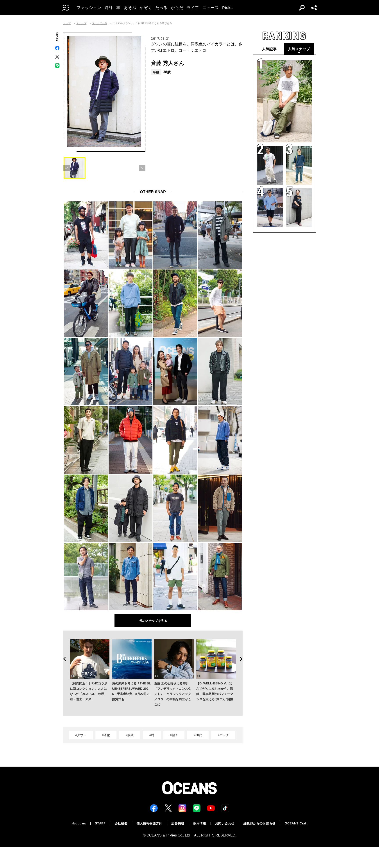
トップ (67, 23)
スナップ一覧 (99, 23)
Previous (63, 659)
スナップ (81, 23)
